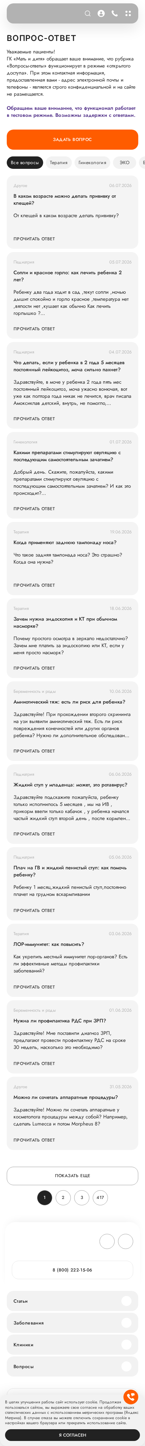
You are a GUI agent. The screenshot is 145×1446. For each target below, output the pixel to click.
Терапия (59, 162)
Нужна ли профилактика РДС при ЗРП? (59, 1020)
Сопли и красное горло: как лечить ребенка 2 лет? (67, 276)
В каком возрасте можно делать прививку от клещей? (64, 200)
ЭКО (124, 162)
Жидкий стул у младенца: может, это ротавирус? (70, 784)
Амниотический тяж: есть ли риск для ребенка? (69, 702)
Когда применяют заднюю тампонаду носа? (65, 542)
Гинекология (93, 162)
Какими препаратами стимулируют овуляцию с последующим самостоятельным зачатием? (67, 456)
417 (100, 1197)
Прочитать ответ (34, 239)
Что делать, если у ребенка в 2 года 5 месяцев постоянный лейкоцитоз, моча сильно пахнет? (68, 366)
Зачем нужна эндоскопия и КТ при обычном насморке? (65, 623)
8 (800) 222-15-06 (113, 13)
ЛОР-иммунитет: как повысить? (48, 944)
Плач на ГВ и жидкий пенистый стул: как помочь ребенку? (70, 871)
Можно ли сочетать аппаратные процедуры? (65, 1097)
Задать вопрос (72, 139)
